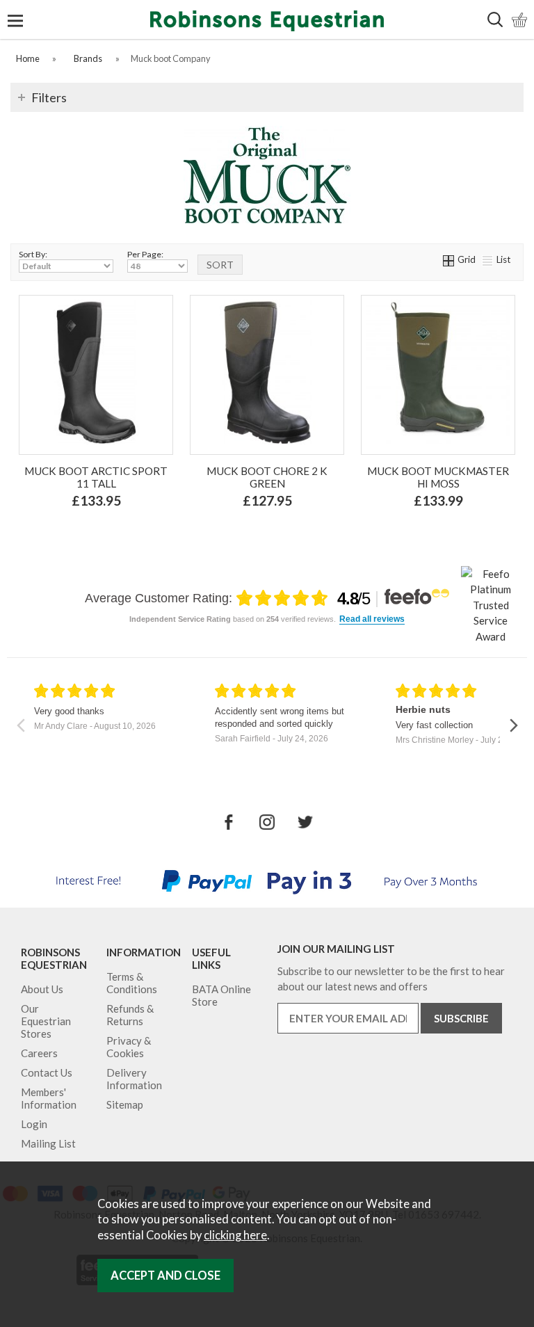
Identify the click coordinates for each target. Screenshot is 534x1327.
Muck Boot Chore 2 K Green (267, 477)
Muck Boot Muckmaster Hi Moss (438, 477)
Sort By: (33, 254)
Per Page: (145, 254)
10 (328, 509)
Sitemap (124, 1104)
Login (34, 1124)
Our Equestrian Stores (46, 1021)
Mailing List (48, 1143)
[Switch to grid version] (449, 259)
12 (280, 531)
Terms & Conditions (131, 982)
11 (251, 531)
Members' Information (48, 1098)
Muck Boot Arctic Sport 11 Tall (96, 477)
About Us (42, 989)
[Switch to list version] (488, 259)
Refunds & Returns (130, 1014)
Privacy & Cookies (128, 1046)
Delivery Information (134, 1078)
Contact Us (46, 1072)
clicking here (235, 1235)
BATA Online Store (221, 995)
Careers (39, 1053)
